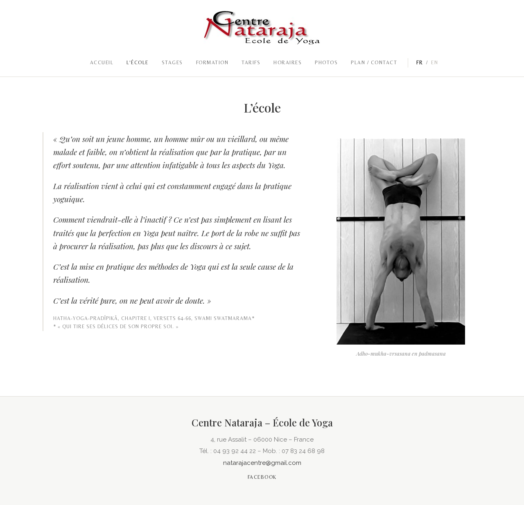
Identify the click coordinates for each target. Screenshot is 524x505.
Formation (212, 62)
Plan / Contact (374, 62)
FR (419, 62)
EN (434, 62)
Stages (172, 62)
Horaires (287, 62)
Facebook (262, 477)
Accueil (102, 62)
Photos (326, 62)
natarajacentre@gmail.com (262, 463)
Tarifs (251, 62)
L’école (137, 62)
